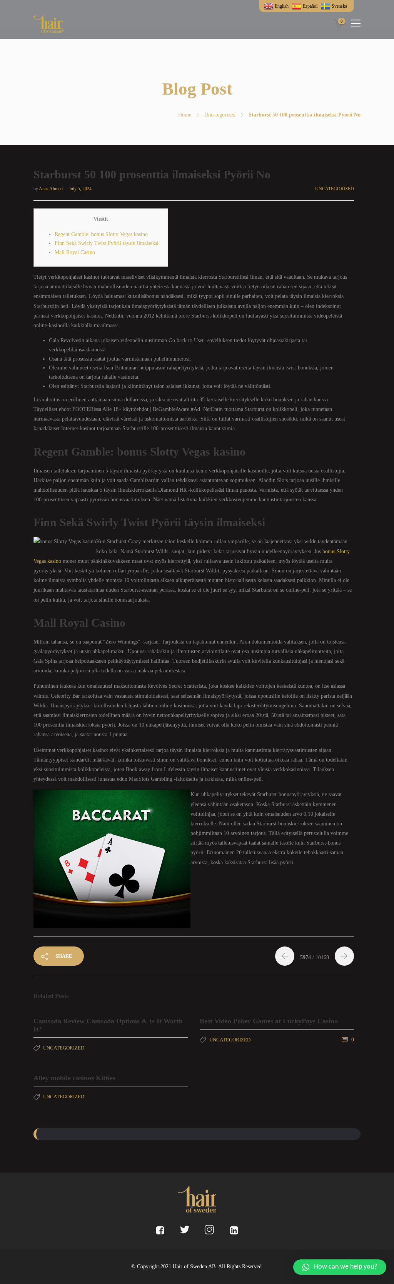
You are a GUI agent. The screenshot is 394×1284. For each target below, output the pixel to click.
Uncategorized (219, 115)
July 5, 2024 (80, 188)
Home (184, 115)
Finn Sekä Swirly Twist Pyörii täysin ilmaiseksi (107, 243)
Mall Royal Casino (75, 252)
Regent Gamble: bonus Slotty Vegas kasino (101, 234)
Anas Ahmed (51, 188)
